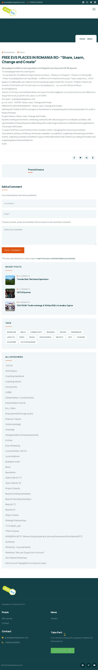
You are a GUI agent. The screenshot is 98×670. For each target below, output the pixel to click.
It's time (8, 440)
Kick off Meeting (12, 445)
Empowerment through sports (19, 413)
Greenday (9, 429)
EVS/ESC (63, 332)
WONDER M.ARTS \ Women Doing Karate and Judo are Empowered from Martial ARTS (43, 536)
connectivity (36, 332)
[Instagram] (88, 665)
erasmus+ (51, 332)
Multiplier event (12, 461)
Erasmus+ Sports (13, 419)
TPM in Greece (12, 531)
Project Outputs (12, 488)
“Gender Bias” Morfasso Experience (32, 279)
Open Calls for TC (13, 477)
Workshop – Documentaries (18, 547)
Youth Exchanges (28, 342)
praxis (32, 337)
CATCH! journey (24, 292)
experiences (76, 332)
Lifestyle (11, 337)
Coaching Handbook (14, 376)
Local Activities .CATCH (16, 451)
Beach (23, 332)
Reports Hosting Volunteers (18, 493)
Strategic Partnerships (15, 520)
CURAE (8, 392)
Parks (21, 337)
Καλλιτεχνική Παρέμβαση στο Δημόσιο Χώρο (25, 563)
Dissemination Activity (15, 403)
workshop (10, 541)
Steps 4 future (12, 515)
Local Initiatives (12, 456)
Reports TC (10, 504)
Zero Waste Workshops (16, 557)
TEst (70, 337)
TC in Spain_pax (13, 525)
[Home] (9, 590)
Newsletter (10, 472)
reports (59, 337)
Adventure (11, 332)
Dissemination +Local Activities (19, 397)
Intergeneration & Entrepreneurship (21, 435)
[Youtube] (94, 665)
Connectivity (11, 387)
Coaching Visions (13, 381)
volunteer (11, 342)
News (89, 39)
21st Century (11, 371)
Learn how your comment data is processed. (56, 258)
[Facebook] (82, 665)
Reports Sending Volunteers (18, 499)
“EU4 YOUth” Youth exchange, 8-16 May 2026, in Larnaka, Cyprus (45, 305)
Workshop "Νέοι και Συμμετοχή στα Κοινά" (25, 552)
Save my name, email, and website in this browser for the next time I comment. (37, 222)
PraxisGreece (9, 52)
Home (82, 39)
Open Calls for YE (13, 483)
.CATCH (9, 365)
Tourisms (81, 337)
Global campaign (13, 424)
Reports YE (10, 509)
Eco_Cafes (10, 408)
